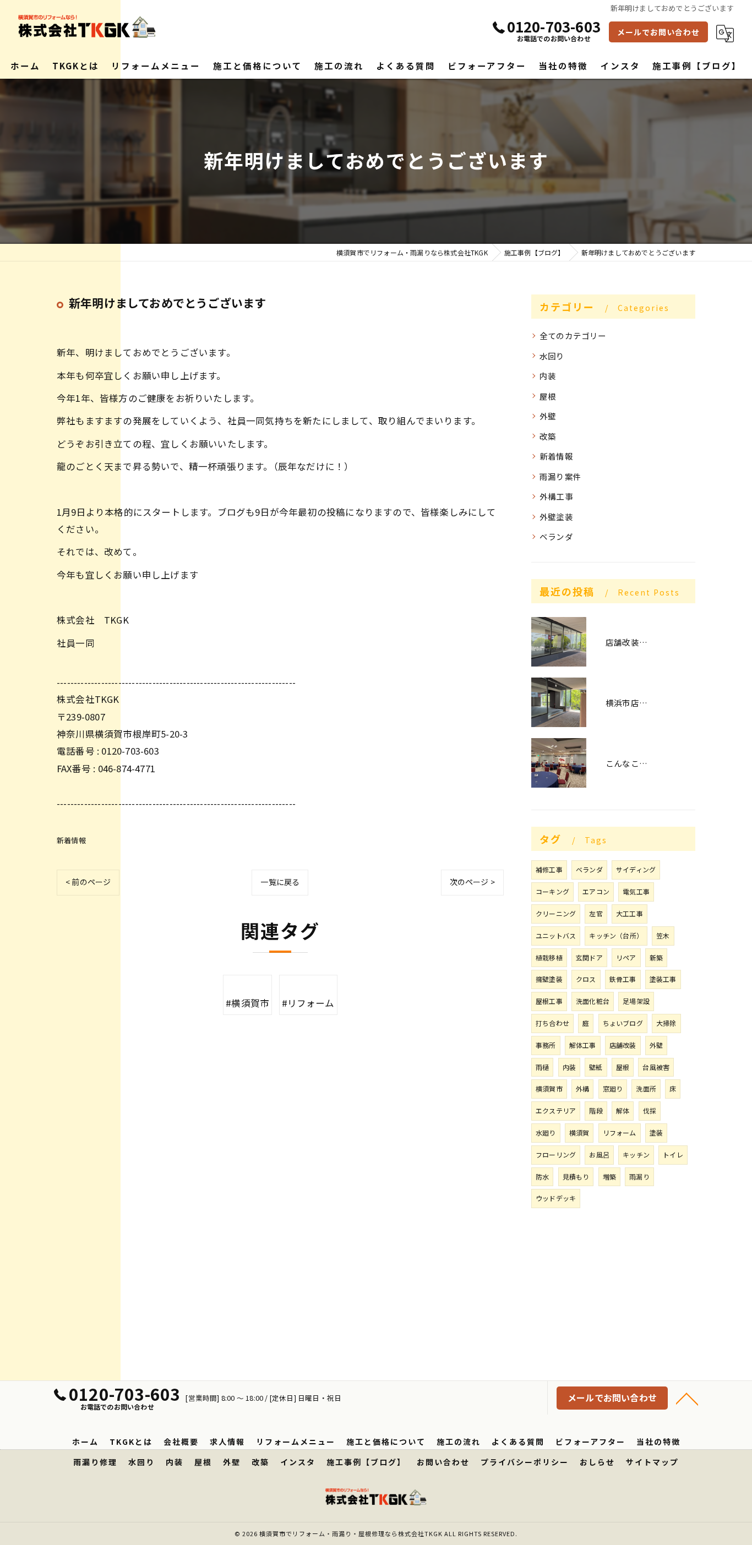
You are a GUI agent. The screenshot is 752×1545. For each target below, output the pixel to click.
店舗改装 (622, 1045)
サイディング (636, 869)
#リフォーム (308, 1002)
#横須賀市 (247, 1002)
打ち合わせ (552, 1023)
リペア (626, 957)
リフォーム (619, 1132)
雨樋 (542, 1067)
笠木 (662, 935)
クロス (586, 979)
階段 (595, 1110)
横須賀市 (549, 1088)
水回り (552, 356)
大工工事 (629, 913)
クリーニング (556, 913)
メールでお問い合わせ (658, 31)
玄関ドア (589, 957)
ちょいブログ (623, 1023)
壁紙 (595, 1067)
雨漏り (639, 1176)
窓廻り (613, 1088)
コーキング (552, 891)
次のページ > (472, 881)
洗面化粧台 (592, 1001)
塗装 (656, 1132)
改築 (548, 436)
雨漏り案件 (560, 476)
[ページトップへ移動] (687, 1398)
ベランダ (556, 536)
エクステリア (556, 1110)
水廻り (546, 1132)
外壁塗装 (556, 516)
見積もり (576, 1176)
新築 (656, 957)
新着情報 (71, 840)
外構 (582, 1088)
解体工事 (582, 1045)
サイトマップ (652, 1461)
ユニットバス (556, 935)
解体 (622, 1110)
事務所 (546, 1045)
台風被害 (655, 1067)
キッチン (636, 1154)
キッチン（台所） (616, 935)
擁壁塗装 (549, 979)
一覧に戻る (279, 881)
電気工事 (636, 891)
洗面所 (646, 1088)
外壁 (548, 416)
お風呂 (599, 1154)
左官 (595, 913)
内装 (548, 375)
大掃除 (666, 1023)
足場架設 (636, 1001)
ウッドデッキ (556, 1198)
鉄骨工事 (622, 979)
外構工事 (556, 496)
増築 (609, 1176)
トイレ (673, 1154)
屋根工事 (549, 1001)
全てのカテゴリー (573, 335)
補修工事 (549, 869)
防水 (542, 1176)
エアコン (595, 891)
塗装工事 (663, 979)
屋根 (548, 396)
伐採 (649, 1110)
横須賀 (579, 1132)
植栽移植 (549, 957)
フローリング (556, 1154)
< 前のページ (88, 881)
